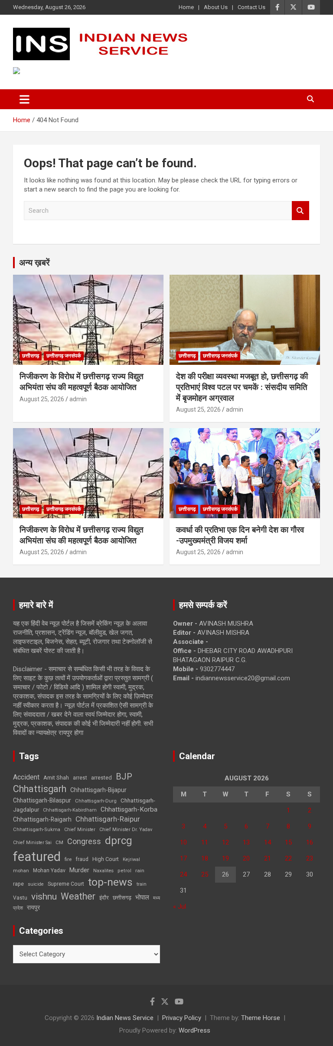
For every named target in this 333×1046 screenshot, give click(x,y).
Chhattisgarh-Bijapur (98, 789)
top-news (110, 882)
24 (183, 874)
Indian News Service (124, 1018)
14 (267, 842)
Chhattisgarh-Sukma (36, 829)
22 (288, 858)
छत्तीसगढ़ (122, 897)
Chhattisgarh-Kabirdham (70, 810)
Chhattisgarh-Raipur (107, 819)
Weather (78, 896)
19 (225, 858)
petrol (124, 871)
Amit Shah (56, 777)
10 (183, 842)
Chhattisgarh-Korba (129, 809)
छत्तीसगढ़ (30, 356)
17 (183, 858)
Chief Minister (79, 829)
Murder (79, 870)
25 (204, 874)
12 (225, 842)
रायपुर (33, 907)
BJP (124, 776)
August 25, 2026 (42, 399)
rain (139, 870)
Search (300, 211)
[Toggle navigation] (24, 99)
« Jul (179, 906)
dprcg (118, 841)
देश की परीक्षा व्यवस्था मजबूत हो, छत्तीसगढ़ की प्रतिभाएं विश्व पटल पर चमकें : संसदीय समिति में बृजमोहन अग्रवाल (242, 387)
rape (18, 883)
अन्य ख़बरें (34, 262)
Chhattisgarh (39, 788)
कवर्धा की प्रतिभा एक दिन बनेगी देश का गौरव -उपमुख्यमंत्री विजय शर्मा (240, 535)
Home (186, 7)
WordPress (194, 1030)
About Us (216, 7)
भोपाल (142, 897)
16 (309, 842)
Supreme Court (66, 883)
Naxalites (103, 870)
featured (37, 856)
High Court (105, 859)
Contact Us (251, 7)
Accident (26, 777)
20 (246, 858)
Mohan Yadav (49, 870)
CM (59, 842)
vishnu (44, 896)
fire (68, 859)
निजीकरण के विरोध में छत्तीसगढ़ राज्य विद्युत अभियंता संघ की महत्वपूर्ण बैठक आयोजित (82, 381)
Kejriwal (131, 859)
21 (267, 858)
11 (204, 842)
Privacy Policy (181, 1018)
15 (288, 842)
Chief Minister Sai (32, 842)
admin (78, 399)
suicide (36, 884)
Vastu (20, 898)
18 (204, 858)
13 (246, 842)
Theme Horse (260, 1018)
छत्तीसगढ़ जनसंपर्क (63, 356)
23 (309, 858)
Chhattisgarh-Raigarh (42, 819)
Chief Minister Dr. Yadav (125, 829)
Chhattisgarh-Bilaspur (42, 800)
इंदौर (104, 897)
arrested (101, 777)
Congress (84, 841)
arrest (80, 778)
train (142, 884)
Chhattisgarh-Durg (96, 801)
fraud (81, 859)
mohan (21, 871)
